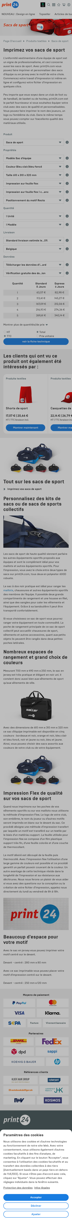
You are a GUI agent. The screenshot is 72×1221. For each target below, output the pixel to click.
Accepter (36, 1197)
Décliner (36, 1206)
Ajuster (36, 1214)
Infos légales (42, 1187)
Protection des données (18, 1187)
